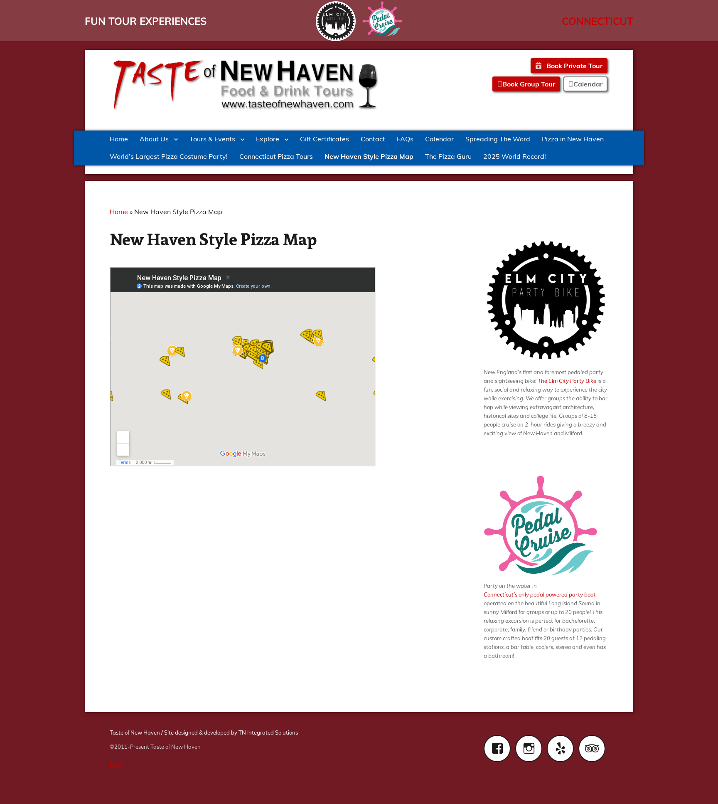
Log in (117, 764)
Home (119, 139)
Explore (267, 139)
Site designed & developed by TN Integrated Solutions (231, 732)
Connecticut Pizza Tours (276, 156)
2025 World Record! (514, 156)
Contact (373, 139)
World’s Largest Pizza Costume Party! (169, 156)
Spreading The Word (497, 139)
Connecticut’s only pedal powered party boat (540, 594)
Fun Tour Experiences (146, 21)
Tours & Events (212, 139)
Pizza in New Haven (573, 139)
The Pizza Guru (448, 156)
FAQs (405, 139)
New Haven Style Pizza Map (369, 156)
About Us (154, 139)
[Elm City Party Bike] (336, 21)
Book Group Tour (528, 84)
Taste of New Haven (135, 732)
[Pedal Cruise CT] (382, 19)
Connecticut (597, 21)
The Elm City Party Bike (567, 380)
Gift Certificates (324, 139)
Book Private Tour (573, 66)
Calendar (439, 139)
